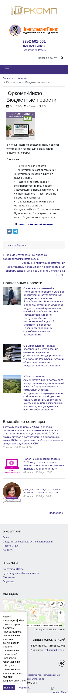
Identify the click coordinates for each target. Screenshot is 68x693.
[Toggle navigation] (7, 69)
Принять (8, 687)
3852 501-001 (34, 41)
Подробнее (24, 687)
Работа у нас (10, 546)
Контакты (8, 550)
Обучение (8, 581)
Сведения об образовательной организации (28, 541)
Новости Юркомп (16, 245)
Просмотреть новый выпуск (34, 224)
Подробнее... (57, 512)
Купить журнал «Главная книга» (21, 573)
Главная (8, 78)
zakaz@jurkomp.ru (55, 650)
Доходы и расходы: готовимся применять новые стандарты (42, 490)
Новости (21, 78)
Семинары (9, 577)
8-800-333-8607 (34, 46)
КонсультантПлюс (13, 569)
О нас (6, 537)
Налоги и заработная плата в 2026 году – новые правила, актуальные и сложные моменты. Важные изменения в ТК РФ (44, 463)
